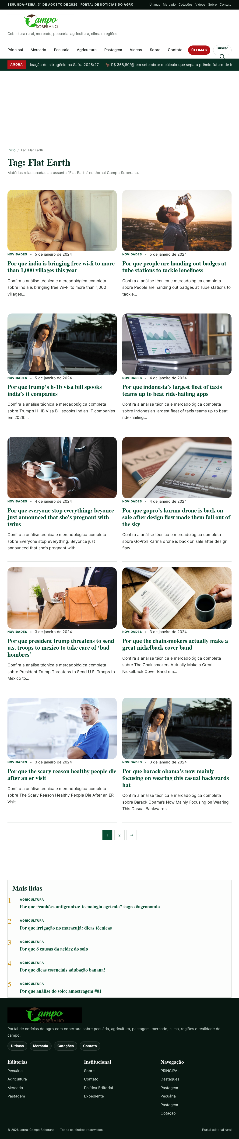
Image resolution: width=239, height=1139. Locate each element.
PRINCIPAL (170, 1070)
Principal (15, 49)
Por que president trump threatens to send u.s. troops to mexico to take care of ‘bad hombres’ (60, 647)
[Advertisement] (119, 106)
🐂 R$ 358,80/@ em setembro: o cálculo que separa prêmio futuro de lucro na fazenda (156, 64)
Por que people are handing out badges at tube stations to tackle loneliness (174, 266)
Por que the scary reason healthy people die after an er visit (61, 774)
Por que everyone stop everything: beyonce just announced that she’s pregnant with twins (60, 517)
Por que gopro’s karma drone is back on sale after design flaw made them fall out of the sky (176, 517)
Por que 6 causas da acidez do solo (54, 948)
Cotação (168, 1113)
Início (11, 150)
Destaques (170, 1079)
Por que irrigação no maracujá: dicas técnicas (66, 927)
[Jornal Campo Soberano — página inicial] (119, 21)
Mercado (169, 4)
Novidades (17, 254)
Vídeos (200, 4)
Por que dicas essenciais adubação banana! (62, 969)
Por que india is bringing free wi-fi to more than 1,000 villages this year (61, 266)
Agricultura (87, 49)
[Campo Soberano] (119, 1015)
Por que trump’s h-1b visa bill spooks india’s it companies (54, 390)
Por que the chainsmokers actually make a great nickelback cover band (175, 644)
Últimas (154, 4)
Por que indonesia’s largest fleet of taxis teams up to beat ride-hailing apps (172, 390)
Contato (226, 4)
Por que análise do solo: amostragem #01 (61, 991)
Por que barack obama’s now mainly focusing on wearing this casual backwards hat (175, 777)
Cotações (186, 4)
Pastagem (113, 49)
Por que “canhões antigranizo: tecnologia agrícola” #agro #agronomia (90, 906)
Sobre (212, 4)
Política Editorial (98, 1087)
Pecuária (61, 49)
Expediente (94, 1096)
